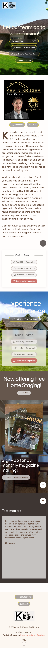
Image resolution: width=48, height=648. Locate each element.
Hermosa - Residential (25, 275)
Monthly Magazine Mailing (17, 477)
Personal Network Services (32, 635)
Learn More (24, 393)
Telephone (18, 125)
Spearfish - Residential (25, 268)
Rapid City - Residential (25, 262)
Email (34, 125)
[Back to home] (9, 5)
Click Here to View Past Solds (25, 54)
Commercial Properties (25, 281)
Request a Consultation (25, 48)
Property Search (24, 60)
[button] (45, 5)
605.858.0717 (25, 597)
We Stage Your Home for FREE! (24, 41)
